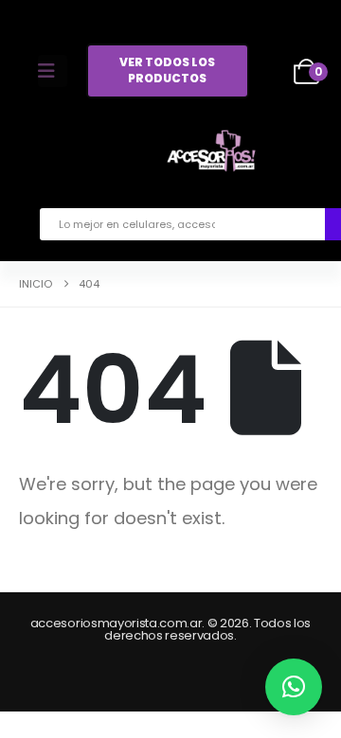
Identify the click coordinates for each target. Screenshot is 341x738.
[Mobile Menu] (52, 71)
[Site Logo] (211, 154)
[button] (293, 687)
